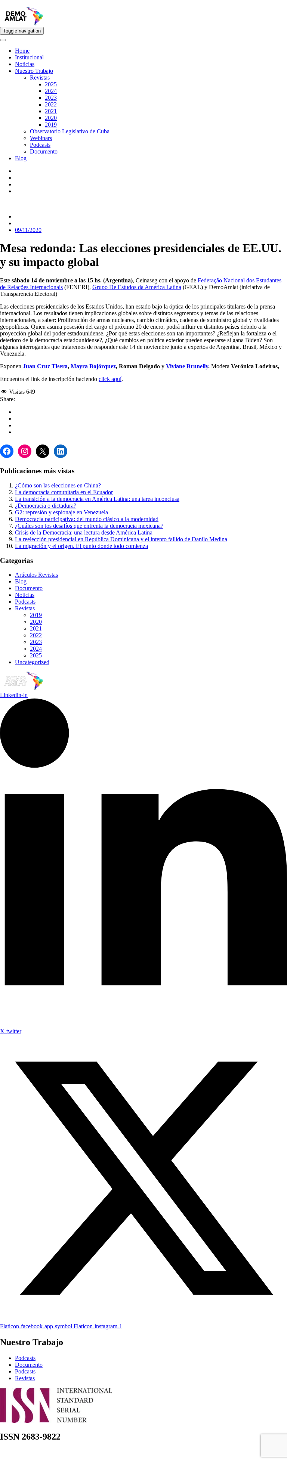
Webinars (41, 138)
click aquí (110, 379)
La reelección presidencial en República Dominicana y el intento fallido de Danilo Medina (121, 539)
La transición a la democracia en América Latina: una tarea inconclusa (97, 499)
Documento (44, 151)
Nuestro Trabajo (34, 71)
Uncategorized (32, 662)
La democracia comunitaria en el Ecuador (64, 492)
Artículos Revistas (36, 575)
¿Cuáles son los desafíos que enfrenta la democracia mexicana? (89, 526)
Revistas (40, 77)
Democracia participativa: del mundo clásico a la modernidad (86, 519)
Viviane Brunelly (187, 366)
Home (22, 50)
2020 (51, 118)
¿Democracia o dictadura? (45, 505)
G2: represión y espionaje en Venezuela (61, 512)
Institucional (29, 57)
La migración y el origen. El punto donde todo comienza (81, 546)
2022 (51, 104)
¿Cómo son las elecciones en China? (58, 485)
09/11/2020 (28, 230)
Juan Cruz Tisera (45, 366)
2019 (51, 124)
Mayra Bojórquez (93, 366)
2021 (51, 111)
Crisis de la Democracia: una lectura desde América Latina (83, 532)
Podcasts (40, 145)
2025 (51, 84)
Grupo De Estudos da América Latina (136, 287)
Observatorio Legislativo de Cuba (69, 131)
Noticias (24, 64)
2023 (51, 98)
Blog (21, 158)
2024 (51, 91)
